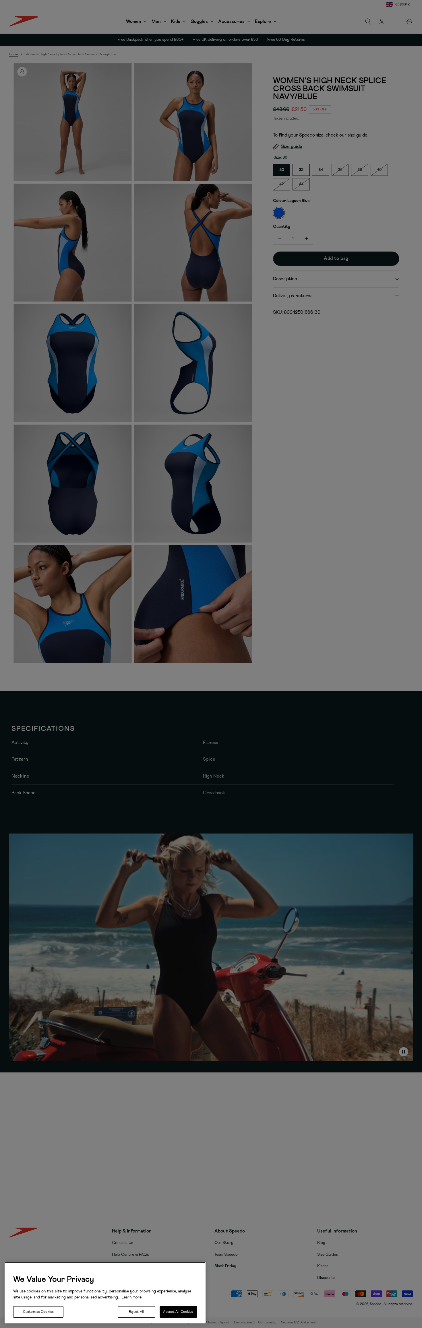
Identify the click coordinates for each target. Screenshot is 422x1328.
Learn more (131, 1297)
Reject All (136, 1312)
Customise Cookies (38, 1312)
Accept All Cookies (178, 1312)
